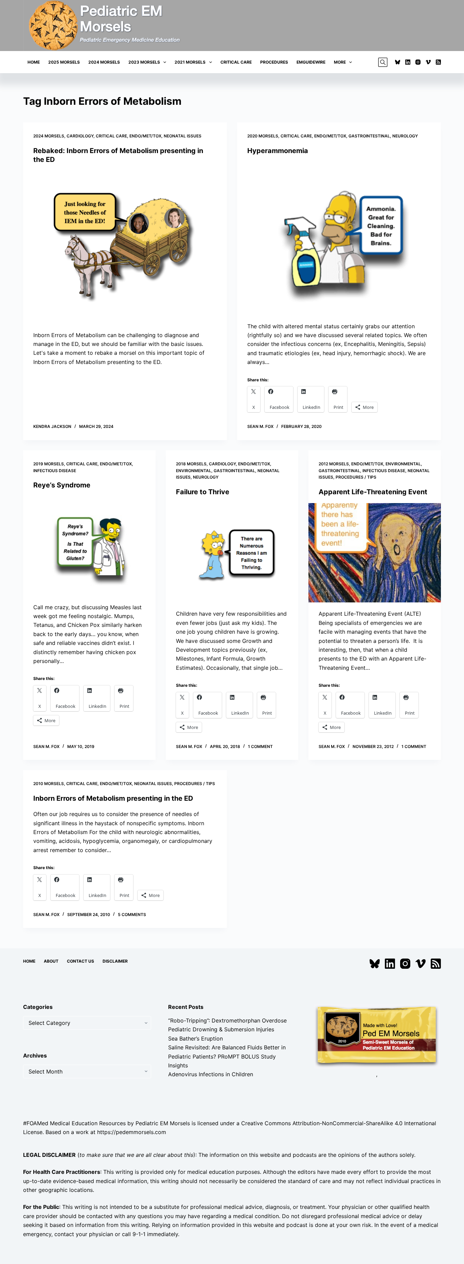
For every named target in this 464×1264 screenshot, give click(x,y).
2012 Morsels (334, 463)
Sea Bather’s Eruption (195, 1038)
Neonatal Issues (182, 135)
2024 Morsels (104, 62)
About (51, 961)
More (340, 62)
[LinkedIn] (407, 62)
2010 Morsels (48, 783)
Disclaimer (115, 961)
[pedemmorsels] (377, 1035)
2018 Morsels (191, 463)
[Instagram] (418, 62)
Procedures (274, 62)
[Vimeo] (428, 62)
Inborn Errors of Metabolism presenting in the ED (113, 798)
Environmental (193, 470)
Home (34, 62)
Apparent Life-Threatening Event (373, 492)
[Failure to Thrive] (232, 552)
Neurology (405, 135)
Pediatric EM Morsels (163, 1123)
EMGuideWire (311, 62)
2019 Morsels (48, 463)
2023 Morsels (144, 62)
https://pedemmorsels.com (131, 1132)
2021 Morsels (190, 62)
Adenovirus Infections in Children (210, 1074)
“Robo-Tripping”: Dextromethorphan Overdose (227, 1020)
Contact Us (80, 961)
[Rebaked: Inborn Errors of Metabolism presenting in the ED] (125, 247)
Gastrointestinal (369, 135)
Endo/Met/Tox (145, 135)
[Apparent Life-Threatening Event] (374, 552)
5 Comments (132, 914)
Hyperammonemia (277, 151)
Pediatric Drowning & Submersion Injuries (221, 1029)
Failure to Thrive (202, 492)
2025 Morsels (64, 62)
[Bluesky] (397, 62)
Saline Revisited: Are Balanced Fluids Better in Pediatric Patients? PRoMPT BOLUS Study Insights (227, 1056)
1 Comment (260, 746)
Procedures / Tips (356, 477)
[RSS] (438, 62)
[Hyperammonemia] (339, 238)
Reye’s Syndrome (61, 485)
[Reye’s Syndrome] (89, 546)
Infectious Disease (54, 470)
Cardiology (80, 135)
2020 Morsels (262, 135)
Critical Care (236, 62)
